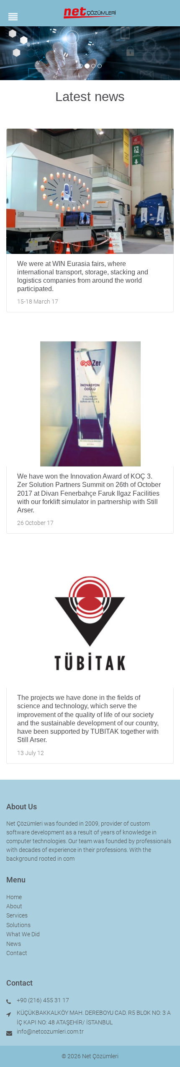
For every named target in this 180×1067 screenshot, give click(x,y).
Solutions (18, 925)
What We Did (23, 934)
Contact (16, 953)
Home (14, 897)
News (13, 943)
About (14, 906)
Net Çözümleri (100, 1056)
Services (17, 915)
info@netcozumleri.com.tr (50, 1031)
